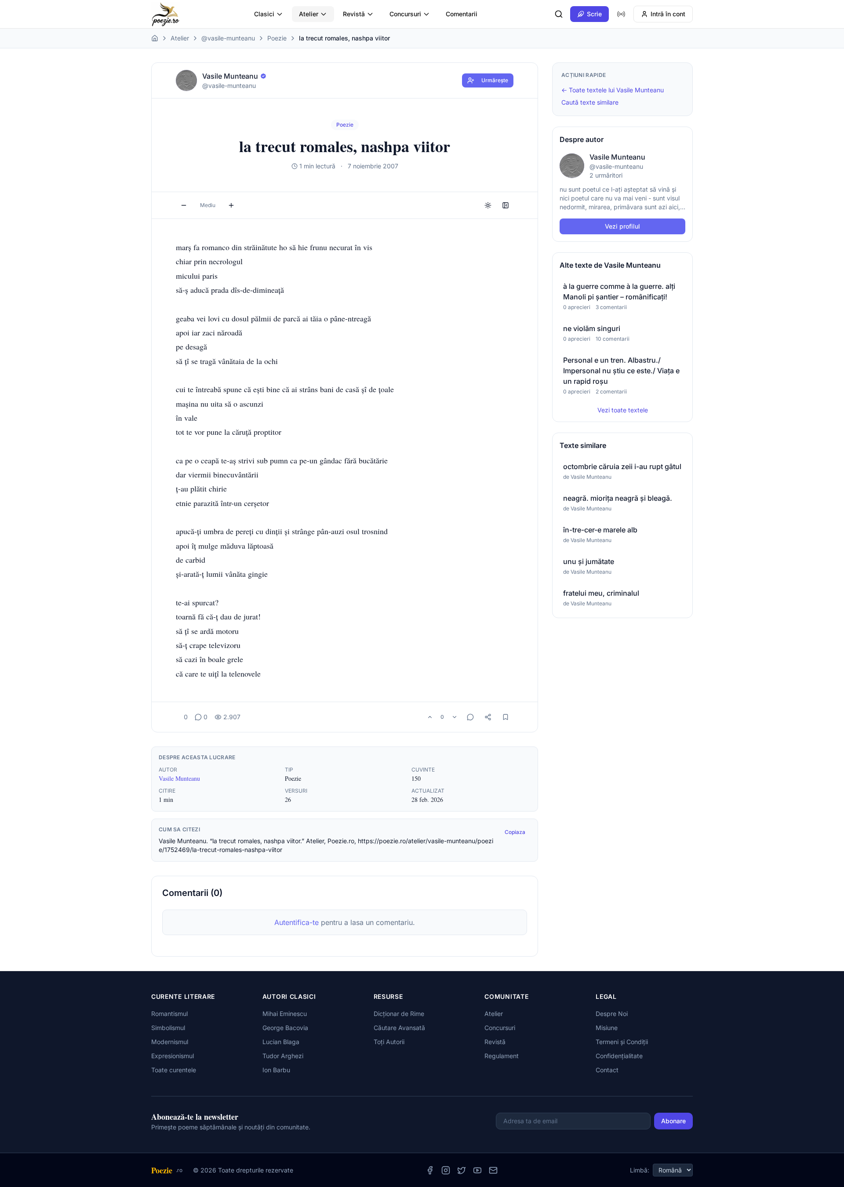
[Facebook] (430, 1170)
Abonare (673, 1121)
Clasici (264, 14)
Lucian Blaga (280, 1041)
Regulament (501, 1056)
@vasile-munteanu (228, 38)
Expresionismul (172, 1056)
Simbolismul (168, 1027)
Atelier (308, 14)
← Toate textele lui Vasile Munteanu (612, 90)
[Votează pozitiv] (430, 717)
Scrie (594, 14)
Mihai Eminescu (284, 1013)
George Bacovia (285, 1027)
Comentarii (461, 14)
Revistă (354, 14)
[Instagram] (445, 1170)
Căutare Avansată (399, 1027)
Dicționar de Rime (399, 1013)
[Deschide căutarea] (559, 14)
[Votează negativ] (454, 717)
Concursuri (405, 14)
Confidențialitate (619, 1056)
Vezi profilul (622, 226)
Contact (607, 1070)
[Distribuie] (488, 717)
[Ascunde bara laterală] (505, 205)
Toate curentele (173, 1070)
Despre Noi (612, 1013)
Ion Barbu (276, 1070)
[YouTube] (477, 1170)
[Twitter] (461, 1170)
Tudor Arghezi (282, 1056)
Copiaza (515, 832)
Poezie (277, 38)
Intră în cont (668, 14)
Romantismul (169, 1013)
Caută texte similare (589, 102)
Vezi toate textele (622, 410)
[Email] (493, 1170)
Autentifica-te (296, 922)
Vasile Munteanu (179, 778)
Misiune (607, 1027)
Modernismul (169, 1041)
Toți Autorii (389, 1041)
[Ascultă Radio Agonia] (621, 14)
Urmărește (494, 80)
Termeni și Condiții (622, 1041)
